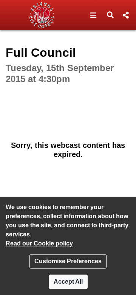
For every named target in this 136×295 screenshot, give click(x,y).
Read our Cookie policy (39, 243)
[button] (93, 15)
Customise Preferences (68, 261)
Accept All (68, 281)
